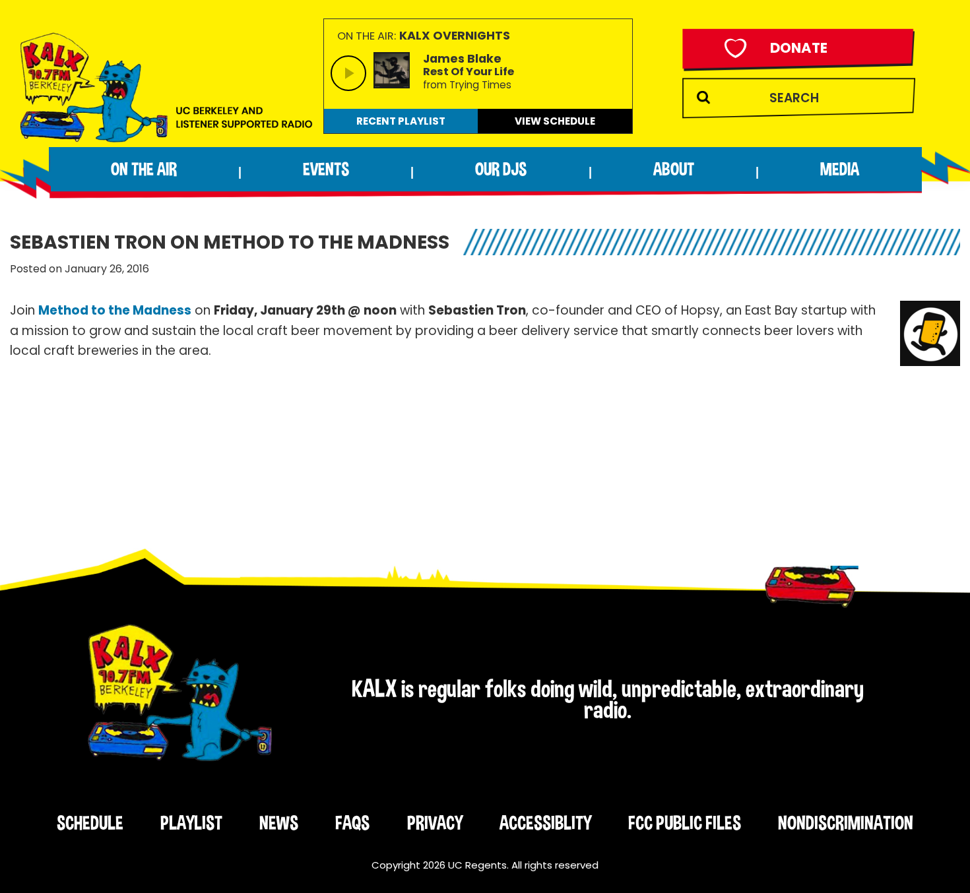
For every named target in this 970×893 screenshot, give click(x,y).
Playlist (191, 822)
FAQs (352, 822)
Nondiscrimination (845, 822)
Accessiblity (545, 822)
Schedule (90, 822)
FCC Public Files (684, 822)
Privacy (435, 822)
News (278, 822)
